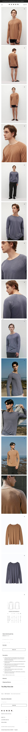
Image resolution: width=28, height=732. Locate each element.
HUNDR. (5, 726)
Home (2, 693)
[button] (2, 4)
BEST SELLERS (7, 693)
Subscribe (14, 705)
